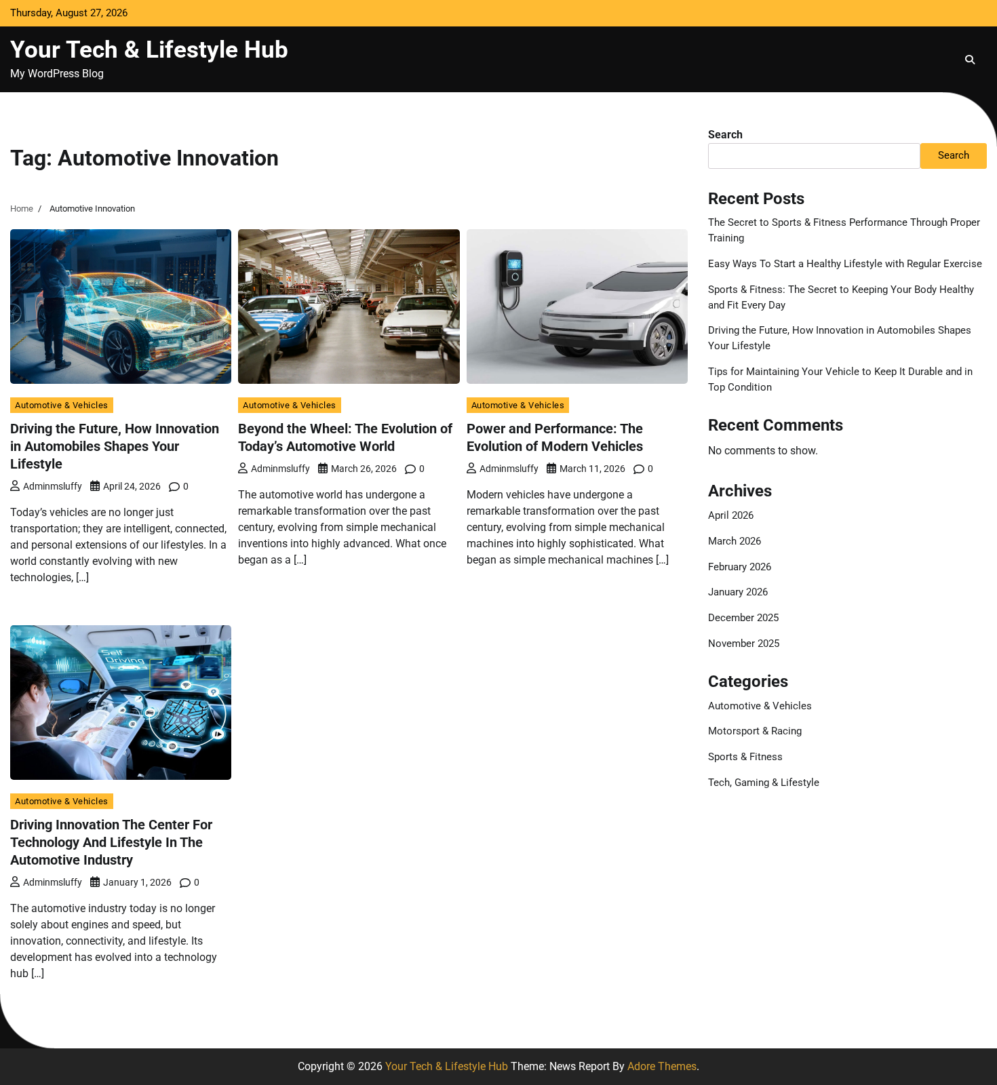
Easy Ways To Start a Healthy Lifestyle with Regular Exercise (845, 264)
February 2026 (739, 567)
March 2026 (734, 541)
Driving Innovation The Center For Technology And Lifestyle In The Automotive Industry (111, 842)
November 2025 (743, 643)
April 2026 (731, 515)
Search (725, 134)
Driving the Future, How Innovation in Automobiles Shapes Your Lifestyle (114, 446)
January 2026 (738, 592)
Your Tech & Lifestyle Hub (149, 49)
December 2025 (743, 618)
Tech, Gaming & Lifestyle (763, 782)
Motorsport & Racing (755, 731)
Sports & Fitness (745, 757)
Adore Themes (662, 1066)
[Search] (970, 60)
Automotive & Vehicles (62, 405)
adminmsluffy (52, 486)
